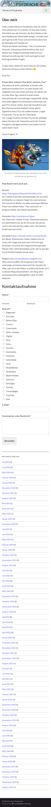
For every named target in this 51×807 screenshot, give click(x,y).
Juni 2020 (6, 735)
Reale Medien (12, 375)
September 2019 (9, 782)
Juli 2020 (6, 730)
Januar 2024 (7, 550)
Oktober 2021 (8, 653)
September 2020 (9, 720)
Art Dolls (10, 316)
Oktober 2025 (8, 493)
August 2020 (7, 725)
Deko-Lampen (12, 332)
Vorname (5, 303)
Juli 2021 (6, 668)
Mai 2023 (6, 581)
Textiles (9, 387)
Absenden (9, 440)
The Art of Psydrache (12, 10)
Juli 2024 (6, 529)
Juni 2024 (6, 534)
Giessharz (10, 355)
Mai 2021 (6, 679)
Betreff (6, 308)
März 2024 (6, 539)
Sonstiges (10, 383)
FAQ (8, 340)
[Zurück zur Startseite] (25, 3)
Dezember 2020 (9, 705)
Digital (9, 336)
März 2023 (6, 591)
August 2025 (7, 498)
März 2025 (6, 514)
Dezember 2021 (9, 643)
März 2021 (6, 689)
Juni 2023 (6, 575)
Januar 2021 (7, 699)
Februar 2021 (7, 694)
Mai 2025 (6, 503)
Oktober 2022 (8, 601)
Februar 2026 (7, 477)
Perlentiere (11, 371)
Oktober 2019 (8, 777)
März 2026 (6, 472)
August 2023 (7, 565)
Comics (9, 324)
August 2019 (7, 787)
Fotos (8, 344)
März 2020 (6, 751)
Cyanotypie (11, 328)
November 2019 (9, 772)
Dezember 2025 (9, 488)
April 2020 (6, 746)
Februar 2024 (7, 545)
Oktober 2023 (8, 555)
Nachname (31, 303)
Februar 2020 (7, 756)
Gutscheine (11, 359)
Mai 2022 (6, 627)
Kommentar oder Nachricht (16, 416)
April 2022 (6, 632)
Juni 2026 (6, 467)
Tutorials (10, 395)
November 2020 (9, 710)
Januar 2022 (7, 637)
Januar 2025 (7, 519)
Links (8, 363)
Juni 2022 (6, 622)
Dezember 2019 (9, 766)
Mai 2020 (6, 741)
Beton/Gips (11, 320)
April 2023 (6, 586)
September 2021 (9, 658)
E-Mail (6, 404)
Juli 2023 (6, 570)
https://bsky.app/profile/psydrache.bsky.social (22, 193)
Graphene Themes (24, 804)
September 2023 (9, 560)
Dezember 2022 (9, 596)
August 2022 (7, 612)
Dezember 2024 (9, 524)
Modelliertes (12, 367)
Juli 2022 (6, 617)
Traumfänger (12, 391)
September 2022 (9, 606)
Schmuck (10, 379)
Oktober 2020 (8, 715)
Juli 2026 (6, 462)
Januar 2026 (7, 483)
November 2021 (9, 648)
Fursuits (9, 348)
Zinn (8, 399)
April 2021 (6, 684)
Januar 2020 (7, 761)
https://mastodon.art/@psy (23, 216)
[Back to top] (44, 800)
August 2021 (7, 663)
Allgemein (10, 312)
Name (6, 294)
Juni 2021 (6, 674)
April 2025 (6, 508)
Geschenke (11, 352)
